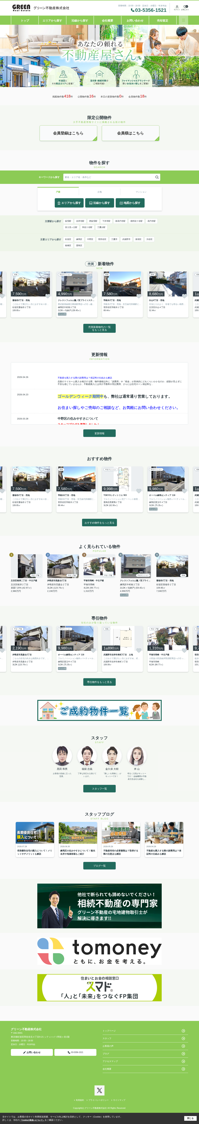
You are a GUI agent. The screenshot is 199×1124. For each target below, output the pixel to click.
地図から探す (132, 202)
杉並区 (68, 239)
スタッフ (107, 1038)
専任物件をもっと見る (99, 682)
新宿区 (138, 239)
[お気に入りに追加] (47, 296)
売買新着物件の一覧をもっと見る (99, 328)
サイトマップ (119, 1100)
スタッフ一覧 (99, 788)
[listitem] (31, 294)
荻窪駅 (68, 221)
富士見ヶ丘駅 (71, 227)
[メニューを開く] (183, 20)
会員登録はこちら (68, 133)
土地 (99, 192)
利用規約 (80, 1100)
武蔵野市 (126, 239)
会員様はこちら (130, 133)
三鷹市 (114, 239)
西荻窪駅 (93, 221)
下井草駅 (106, 221)
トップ (25, 20)
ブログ (106, 1053)
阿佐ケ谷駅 (87, 227)
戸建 (58, 192)
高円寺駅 (152, 221)
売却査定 (162, 20)
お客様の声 (108, 1046)
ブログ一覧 (99, 865)
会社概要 (107, 20)
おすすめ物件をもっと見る (99, 522)
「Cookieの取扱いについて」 (32, 1120)
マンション (141, 192)
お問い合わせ (135, 20)
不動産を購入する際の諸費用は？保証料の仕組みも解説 (85, 377)
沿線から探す (80, 20)
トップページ (109, 1030)
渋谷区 (149, 239)
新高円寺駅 (120, 221)
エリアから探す (52, 20)
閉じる (190, 1118)
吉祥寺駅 (80, 221)
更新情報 (99, 433)
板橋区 (68, 245)
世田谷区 (102, 239)
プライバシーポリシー (98, 1100)
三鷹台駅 (101, 227)
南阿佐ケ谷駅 (136, 221)
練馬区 (79, 239)
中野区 (90, 239)
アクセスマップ (110, 1061)
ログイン (177, 9)
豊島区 (79, 245)
